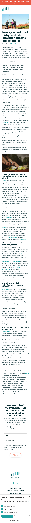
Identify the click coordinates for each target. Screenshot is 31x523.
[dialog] (15, 509)
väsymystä (9, 217)
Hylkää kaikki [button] (22, 516)
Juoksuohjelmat (15, 488)
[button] (15, 520)
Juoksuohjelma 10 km (15, 493)
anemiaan (23, 240)
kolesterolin (5, 122)
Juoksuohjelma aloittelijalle (15, 490)
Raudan (4, 181)
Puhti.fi (13, 44)
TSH (21, 253)
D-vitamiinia (6, 289)
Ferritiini (4, 227)
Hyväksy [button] (7, 516)
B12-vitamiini (6, 332)
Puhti (27, 373)
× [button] (29, 496)
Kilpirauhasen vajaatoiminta (11, 261)
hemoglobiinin (12, 238)
